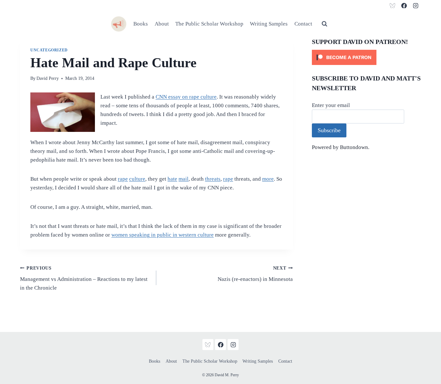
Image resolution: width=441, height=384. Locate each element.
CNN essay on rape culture (186, 97)
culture (137, 179)
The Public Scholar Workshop (209, 24)
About (162, 24)
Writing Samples (269, 24)
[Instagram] (415, 5)
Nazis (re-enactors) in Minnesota (255, 274)
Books (140, 24)
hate (172, 179)
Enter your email (331, 105)
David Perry (47, 78)
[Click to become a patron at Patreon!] (366, 57)
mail (184, 179)
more (268, 179)
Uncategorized (49, 50)
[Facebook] (403, 5)
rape (123, 179)
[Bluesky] (392, 5)
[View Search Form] (324, 24)
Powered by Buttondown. (340, 147)
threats (213, 179)
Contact (303, 24)
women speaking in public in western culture (162, 235)
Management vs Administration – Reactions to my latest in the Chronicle (84, 278)
